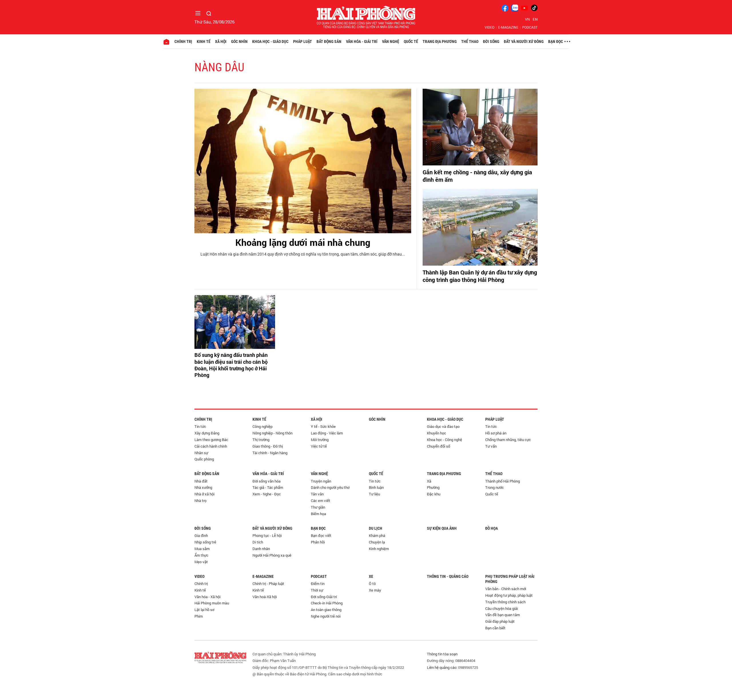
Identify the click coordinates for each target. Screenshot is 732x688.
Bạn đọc (555, 41)
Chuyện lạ (377, 542)
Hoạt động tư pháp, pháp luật (509, 595)
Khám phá (377, 535)
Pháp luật (302, 41)
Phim (198, 616)
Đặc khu (433, 494)
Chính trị (183, 41)
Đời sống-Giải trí (324, 596)
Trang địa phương (440, 41)
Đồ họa (491, 528)
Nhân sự (201, 452)
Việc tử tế (319, 446)
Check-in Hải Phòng (327, 603)
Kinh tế (203, 41)
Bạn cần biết (495, 627)
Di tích (257, 542)
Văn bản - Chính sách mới (505, 588)
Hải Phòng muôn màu (211, 603)
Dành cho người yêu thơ (330, 487)
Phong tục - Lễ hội (267, 535)
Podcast (530, 27)
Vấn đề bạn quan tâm (502, 614)
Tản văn (317, 494)
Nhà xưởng (203, 487)
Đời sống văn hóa (266, 481)
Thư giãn (318, 507)
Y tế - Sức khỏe (323, 426)
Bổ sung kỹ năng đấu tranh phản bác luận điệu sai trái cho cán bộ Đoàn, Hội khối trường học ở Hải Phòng (231, 365)
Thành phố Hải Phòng (502, 481)
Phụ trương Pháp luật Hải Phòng (509, 579)
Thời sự (317, 590)
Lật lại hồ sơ (204, 609)
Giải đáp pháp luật (500, 621)
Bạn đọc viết (321, 535)
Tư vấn (491, 446)
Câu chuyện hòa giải (501, 608)
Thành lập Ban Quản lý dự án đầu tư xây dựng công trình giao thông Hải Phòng (480, 275)
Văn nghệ (390, 41)
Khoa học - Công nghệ (444, 439)
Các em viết (320, 500)
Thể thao (469, 41)
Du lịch (375, 528)
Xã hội (220, 41)
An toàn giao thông (326, 609)
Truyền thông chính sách (505, 601)
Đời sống (491, 41)
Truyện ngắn (321, 481)
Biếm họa (318, 513)
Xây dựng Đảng (206, 433)
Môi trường (320, 439)
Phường (433, 487)
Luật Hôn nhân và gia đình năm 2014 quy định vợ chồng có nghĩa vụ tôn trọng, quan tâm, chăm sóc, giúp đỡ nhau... (302, 254)
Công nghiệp (262, 426)
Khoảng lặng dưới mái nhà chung (302, 242)
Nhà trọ (200, 500)
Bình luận (376, 487)
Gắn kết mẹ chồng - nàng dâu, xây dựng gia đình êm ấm (477, 175)
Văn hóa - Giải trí (361, 41)
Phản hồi (318, 542)
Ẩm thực (201, 555)
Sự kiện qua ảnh (442, 528)
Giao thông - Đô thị (267, 446)
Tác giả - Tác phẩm (267, 487)
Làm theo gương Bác (211, 439)
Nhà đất (201, 481)
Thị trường (260, 439)
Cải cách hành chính (210, 446)
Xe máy (375, 590)
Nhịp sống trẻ (205, 542)
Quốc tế (411, 41)
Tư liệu (374, 494)
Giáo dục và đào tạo (443, 426)
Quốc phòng (204, 459)
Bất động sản (329, 41)
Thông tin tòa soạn (442, 654)
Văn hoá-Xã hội (264, 596)
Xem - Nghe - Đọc (266, 494)
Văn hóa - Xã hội (207, 596)
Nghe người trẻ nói (326, 616)
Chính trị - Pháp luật (268, 583)
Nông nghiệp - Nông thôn (272, 433)
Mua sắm (202, 548)
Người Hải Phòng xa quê (271, 555)
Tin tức (200, 426)
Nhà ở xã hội (204, 494)
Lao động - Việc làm (327, 433)
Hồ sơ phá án (495, 433)
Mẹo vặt (201, 561)
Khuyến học (436, 433)
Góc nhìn (239, 41)
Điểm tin (318, 583)
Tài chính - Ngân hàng (269, 452)
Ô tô (372, 583)
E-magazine (508, 27)
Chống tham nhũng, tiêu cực (508, 439)
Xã (429, 481)
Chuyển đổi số (438, 446)
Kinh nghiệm (379, 548)
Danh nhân (261, 548)
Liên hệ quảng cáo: (442, 667)
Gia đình (201, 535)
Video (489, 27)
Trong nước (494, 487)
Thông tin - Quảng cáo (447, 576)
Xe (371, 576)
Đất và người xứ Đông (524, 41)
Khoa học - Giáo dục (270, 41)
